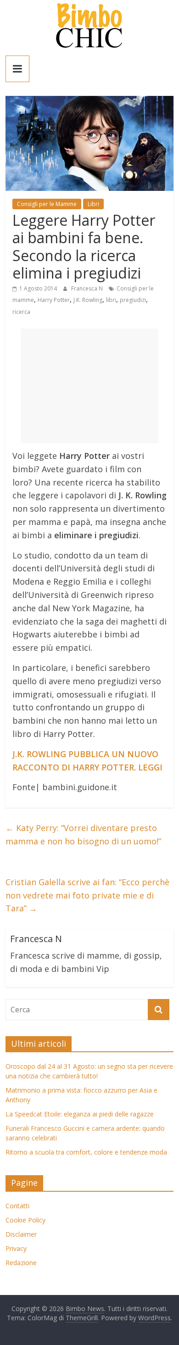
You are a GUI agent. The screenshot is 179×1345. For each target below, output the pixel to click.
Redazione (21, 1262)
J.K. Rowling (87, 300)
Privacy (16, 1248)
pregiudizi (133, 300)
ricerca (21, 312)
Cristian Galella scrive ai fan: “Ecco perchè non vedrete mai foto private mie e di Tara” (87, 895)
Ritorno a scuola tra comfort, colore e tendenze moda (86, 1152)
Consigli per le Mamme (47, 204)
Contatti (17, 1205)
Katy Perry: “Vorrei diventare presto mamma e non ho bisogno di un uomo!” (83, 834)
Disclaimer (21, 1234)
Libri (93, 204)
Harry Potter (54, 300)
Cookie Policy (25, 1220)
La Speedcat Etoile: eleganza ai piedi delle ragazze (80, 1114)
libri (111, 300)
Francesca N (87, 288)
